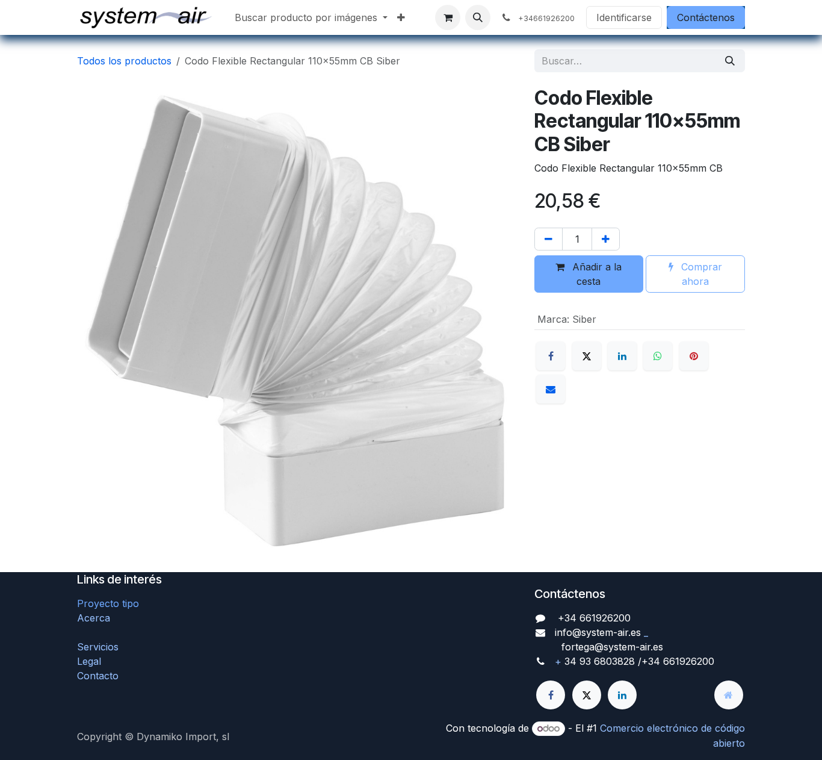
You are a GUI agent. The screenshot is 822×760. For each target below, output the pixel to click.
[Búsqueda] (730, 60)
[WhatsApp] (657, 355)
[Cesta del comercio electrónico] (447, 17)
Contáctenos (706, 17)
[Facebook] (550, 355)
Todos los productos (124, 61)
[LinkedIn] (622, 355)
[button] (477, 17)
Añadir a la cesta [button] (595, 274)
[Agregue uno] (606, 239)
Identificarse (624, 17)
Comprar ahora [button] (700, 274)
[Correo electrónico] (550, 389)
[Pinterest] (693, 355)
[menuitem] (311, 17)
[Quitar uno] (548, 239)
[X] (586, 355)
